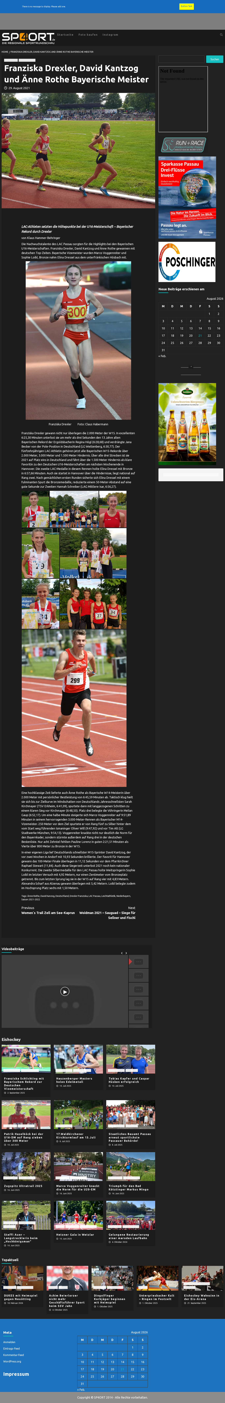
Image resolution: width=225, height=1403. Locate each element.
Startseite (65, 34)
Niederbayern (123, 896)
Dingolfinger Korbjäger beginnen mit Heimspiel (109, 1299)
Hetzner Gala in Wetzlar (75, 1234)
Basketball (9, 1287)
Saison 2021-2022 (30, 899)
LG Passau (132, 1070)
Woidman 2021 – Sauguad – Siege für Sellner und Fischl (107, 913)
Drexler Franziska (79, 896)
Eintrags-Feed (11, 1348)
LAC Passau (11, 60)
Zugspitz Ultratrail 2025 (23, 1185)
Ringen (143, 1287)
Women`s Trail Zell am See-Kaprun (48, 910)
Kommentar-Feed (13, 1354)
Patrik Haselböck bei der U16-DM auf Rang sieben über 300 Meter (23, 1137)
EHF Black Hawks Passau (196, 1284)
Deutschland (62, 896)
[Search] (221, 35)
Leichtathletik (27, 60)
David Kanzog (48, 896)
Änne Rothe (33, 896)
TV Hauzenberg (30, 1070)
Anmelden (9, 1342)
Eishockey (189, 1287)
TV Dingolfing (25, 1287)
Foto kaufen (88, 34)
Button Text (186, 6)
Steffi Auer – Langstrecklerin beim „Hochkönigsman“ (21, 1238)
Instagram (110, 34)
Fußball (53, 1287)
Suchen (215, 59)
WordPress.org (12, 1361)
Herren (60, 1226)
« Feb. (162, 356)
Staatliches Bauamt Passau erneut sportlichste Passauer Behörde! (130, 1137)
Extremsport (10, 1178)
